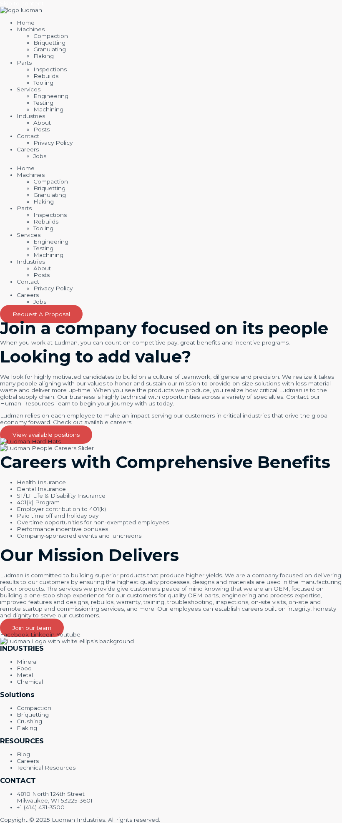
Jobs (39, 156)
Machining (48, 109)
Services (28, 89)
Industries (31, 116)
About (42, 122)
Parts (24, 62)
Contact (28, 136)
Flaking (43, 56)
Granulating (49, 49)
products (31, 588)
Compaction (50, 36)
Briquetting (49, 42)
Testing (43, 102)
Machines (31, 29)
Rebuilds (45, 76)
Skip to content (22, 3)
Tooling (43, 82)
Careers (28, 149)
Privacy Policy (53, 142)
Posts (41, 129)
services (71, 588)
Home (26, 22)
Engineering (50, 96)
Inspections (50, 69)
